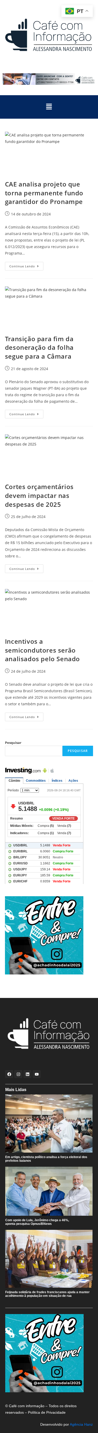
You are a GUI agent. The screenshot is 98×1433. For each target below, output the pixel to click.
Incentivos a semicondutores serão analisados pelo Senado (42, 650)
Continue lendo (26, 265)
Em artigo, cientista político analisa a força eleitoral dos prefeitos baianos (46, 1159)
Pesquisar (13, 742)
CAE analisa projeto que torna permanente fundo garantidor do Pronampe (44, 193)
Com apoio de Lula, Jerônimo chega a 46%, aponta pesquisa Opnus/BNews (37, 1222)
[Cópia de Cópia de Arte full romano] (49, 79)
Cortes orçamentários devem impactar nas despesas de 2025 (39, 495)
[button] (49, 106)
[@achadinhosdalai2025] (49, 935)
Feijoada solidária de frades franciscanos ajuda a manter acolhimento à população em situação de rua (47, 1294)
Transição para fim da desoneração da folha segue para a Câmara (39, 347)
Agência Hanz (81, 1424)
